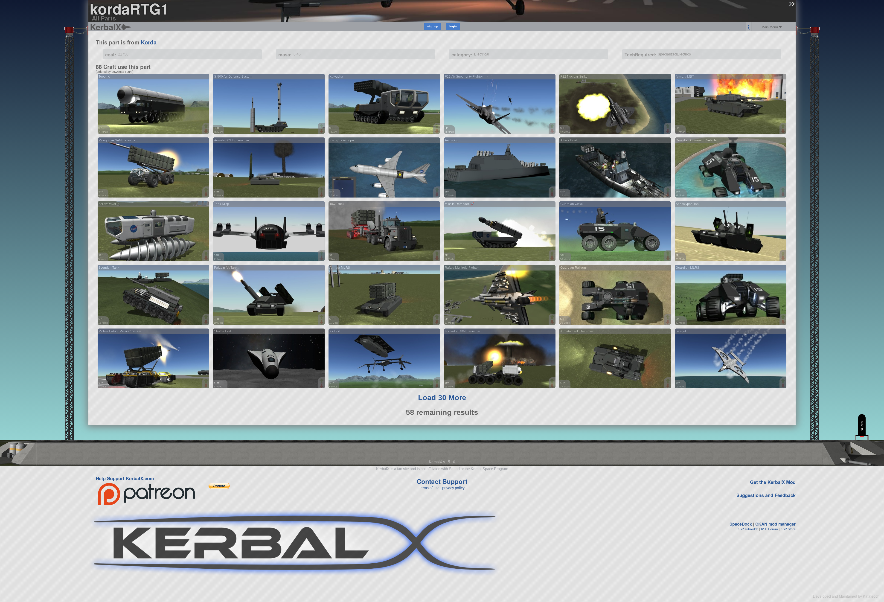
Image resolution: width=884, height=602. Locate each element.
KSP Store (788, 529)
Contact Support (442, 481)
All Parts (104, 18)
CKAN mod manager (775, 524)
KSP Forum (769, 529)
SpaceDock (741, 524)
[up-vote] (206, 126)
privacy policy (453, 488)
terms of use (429, 488)
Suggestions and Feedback (766, 495)
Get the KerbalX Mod (773, 482)
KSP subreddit (748, 529)
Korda (149, 42)
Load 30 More (442, 397)
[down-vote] (206, 131)
